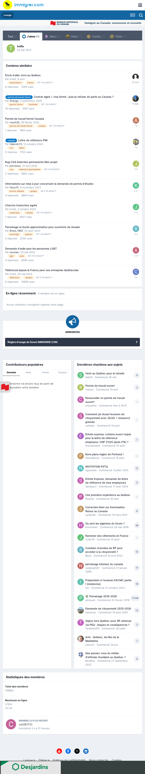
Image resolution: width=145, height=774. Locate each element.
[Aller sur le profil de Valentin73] (136, 142)
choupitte (91, 405)
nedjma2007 (92, 567)
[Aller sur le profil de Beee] (80, 550)
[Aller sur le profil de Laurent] (80, 639)
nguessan (91, 470)
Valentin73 (16, 144)
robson (89, 389)
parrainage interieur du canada (104, 564)
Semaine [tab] (11, 372)
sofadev (90, 425)
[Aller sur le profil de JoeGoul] (136, 207)
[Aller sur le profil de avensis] (136, 120)
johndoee (15, 165)
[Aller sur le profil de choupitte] (80, 399)
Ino (87, 587)
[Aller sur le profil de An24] (136, 250)
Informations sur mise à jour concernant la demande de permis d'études (49, 183)
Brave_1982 (16, 230)
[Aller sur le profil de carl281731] (11, 724)
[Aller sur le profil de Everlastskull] (80, 436)
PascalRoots (92, 457)
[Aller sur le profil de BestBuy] (80, 655)
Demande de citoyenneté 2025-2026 (108, 608)
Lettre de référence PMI (33, 140)
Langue (28, 760)
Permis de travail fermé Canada (24, 118)
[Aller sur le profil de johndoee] (136, 164)
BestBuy (90, 660)
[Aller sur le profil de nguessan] (80, 468)
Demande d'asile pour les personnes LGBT (31, 248)
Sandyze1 (90, 486)
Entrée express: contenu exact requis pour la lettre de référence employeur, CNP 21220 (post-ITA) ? (108, 438)
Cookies (117, 760)
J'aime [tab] (32, 36)
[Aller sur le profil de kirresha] (136, 185)
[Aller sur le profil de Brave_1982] (136, 229)
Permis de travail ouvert (100, 385)
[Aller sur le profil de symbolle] (80, 509)
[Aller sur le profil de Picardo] (80, 496)
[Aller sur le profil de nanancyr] (80, 610)
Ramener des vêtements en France (106, 535)
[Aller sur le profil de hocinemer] (80, 525)
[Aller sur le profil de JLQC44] (80, 537)
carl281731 (25, 724)
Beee (88, 555)
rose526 (14, 122)
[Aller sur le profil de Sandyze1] (80, 480)
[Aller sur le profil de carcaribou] (136, 272)
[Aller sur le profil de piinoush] (80, 598)
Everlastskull (92, 445)
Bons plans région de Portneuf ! (104, 454)
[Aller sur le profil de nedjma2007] (80, 566)
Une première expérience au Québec (107, 494)
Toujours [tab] (62, 372)
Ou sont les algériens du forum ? (105, 523)
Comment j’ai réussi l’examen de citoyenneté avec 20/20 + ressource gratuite (107, 418)
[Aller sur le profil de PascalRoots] (80, 456)
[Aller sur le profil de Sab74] (80, 375)
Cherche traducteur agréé (21, 205)
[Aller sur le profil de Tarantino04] (80, 622)
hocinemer (91, 527)
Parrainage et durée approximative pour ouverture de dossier (42, 227)
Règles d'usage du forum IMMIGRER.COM (32, 342)
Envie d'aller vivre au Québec (23, 75)
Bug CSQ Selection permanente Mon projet (31, 162)
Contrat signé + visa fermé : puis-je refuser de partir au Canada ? (73, 96)
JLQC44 (90, 539)
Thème (43, 760)
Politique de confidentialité (69, 760)
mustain (14, 252)
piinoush (90, 600)
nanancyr (90, 612)
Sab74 (88, 377)
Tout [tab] (12, 36)
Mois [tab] (28, 372)
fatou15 (14, 187)
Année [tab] (45, 372)
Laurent (89, 644)
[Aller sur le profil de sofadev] (80, 416)
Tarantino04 (92, 628)
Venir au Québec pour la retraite (104, 373)
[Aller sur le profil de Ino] (80, 582)
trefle (20, 46)
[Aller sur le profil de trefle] (11, 48)
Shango (14, 100)
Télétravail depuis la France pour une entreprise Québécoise (42, 270)
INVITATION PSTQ (96, 466)
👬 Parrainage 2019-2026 (101, 596)
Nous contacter (98, 760)
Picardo (89, 498)
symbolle (90, 514)
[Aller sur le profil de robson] (80, 387)
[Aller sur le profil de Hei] (135, 98)
